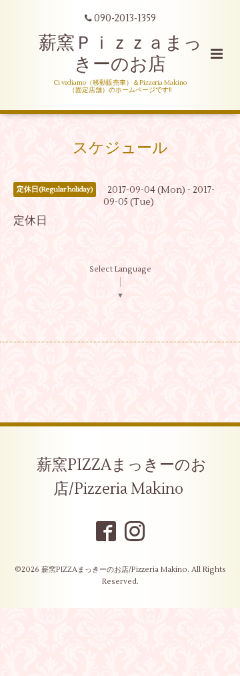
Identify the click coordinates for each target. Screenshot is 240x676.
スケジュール (120, 148)
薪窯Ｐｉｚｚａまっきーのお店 (120, 53)
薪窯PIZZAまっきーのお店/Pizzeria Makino (122, 477)
